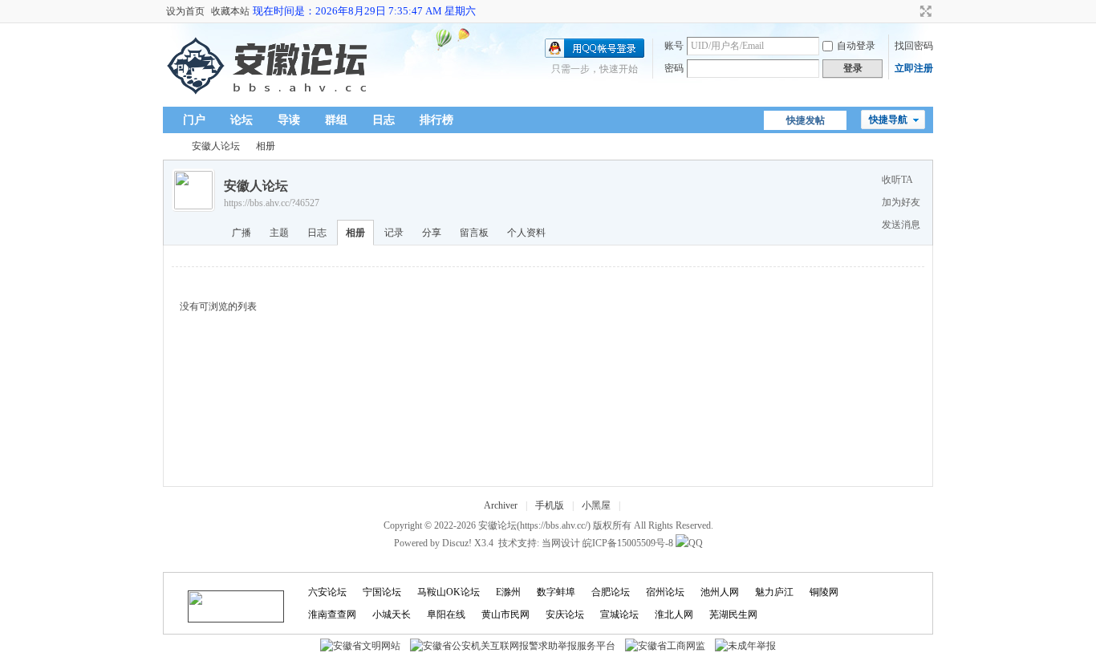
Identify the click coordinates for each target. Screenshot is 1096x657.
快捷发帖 (805, 120)
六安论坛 (327, 592)
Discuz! (457, 543)
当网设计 (561, 543)
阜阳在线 (446, 614)
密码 (674, 68)
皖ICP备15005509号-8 (628, 543)
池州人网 (719, 592)
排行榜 (436, 120)
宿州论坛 (665, 592)
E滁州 (508, 592)
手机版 (549, 505)
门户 (194, 120)
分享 (431, 232)
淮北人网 (674, 614)
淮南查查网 (332, 614)
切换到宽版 (924, 11)
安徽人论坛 (216, 146)
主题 (279, 232)
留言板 (474, 232)
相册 (265, 146)
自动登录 (856, 45)
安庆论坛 (565, 614)
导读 (289, 120)
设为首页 (185, 11)
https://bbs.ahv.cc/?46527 (271, 203)
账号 (674, 45)
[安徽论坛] (271, 97)
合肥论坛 (610, 592)
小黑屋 (596, 505)
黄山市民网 (505, 614)
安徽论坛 (169, 146)
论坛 (241, 120)
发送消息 (901, 224)
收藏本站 (230, 11)
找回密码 (914, 45)
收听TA (897, 179)
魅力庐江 (774, 592)
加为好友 (901, 202)
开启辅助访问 (911, 11)
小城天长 (391, 614)
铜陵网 (824, 592)
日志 (383, 120)
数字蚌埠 (556, 592)
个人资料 (526, 232)
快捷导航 (888, 119)
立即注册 (914, 68)
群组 (336, 120)
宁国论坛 (382, 592)
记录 (394, 232)
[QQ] (689, 543)
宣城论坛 (619, 614)
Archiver (501, 505)
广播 (241, 232)
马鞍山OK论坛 (448, 592)
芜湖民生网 (733, 614)
